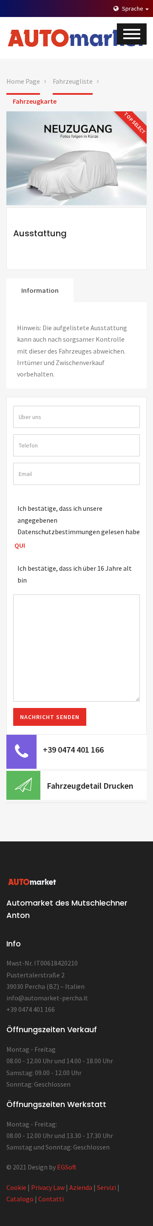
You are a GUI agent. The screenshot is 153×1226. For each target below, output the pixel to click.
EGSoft (66, 1167)
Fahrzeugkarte (35, 101)
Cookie (16, 1187)
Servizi (106, 1187)
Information (40, 290)
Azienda (80, 1187)
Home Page (23, 81)
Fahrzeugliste (73, 81)
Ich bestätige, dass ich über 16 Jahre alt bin (74, 574)
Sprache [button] (132, 8)
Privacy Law (48, 1187)
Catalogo (20, 1199)
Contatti (51, 1199)
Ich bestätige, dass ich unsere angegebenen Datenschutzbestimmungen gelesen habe (78, 519)
